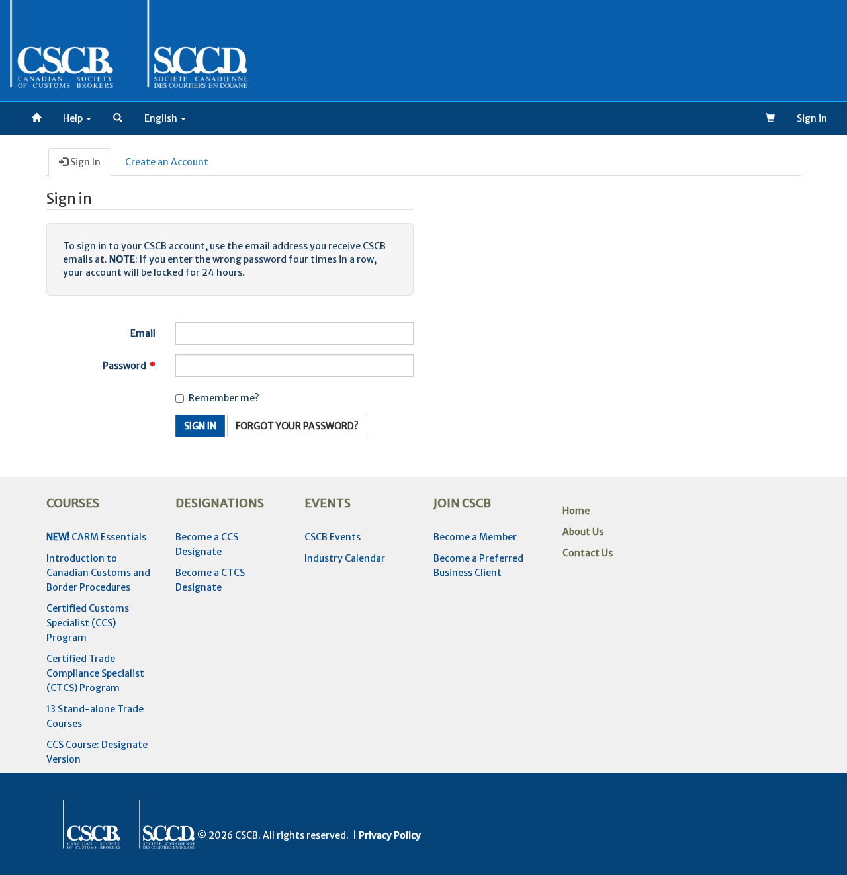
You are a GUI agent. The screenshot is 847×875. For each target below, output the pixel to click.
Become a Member (475, 537)
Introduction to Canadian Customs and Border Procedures (98, 572)
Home (576, 511)
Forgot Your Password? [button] (297, 426)
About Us (582, 532)
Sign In (84, 162)
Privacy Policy (390, 835)
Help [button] (74, 118)
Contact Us (587, 553)
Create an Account (166, 162)
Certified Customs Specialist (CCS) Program (87, 623)
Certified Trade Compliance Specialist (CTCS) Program (95, 673)
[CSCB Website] (36, 118)
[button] (117, 118)
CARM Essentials (96, 537)
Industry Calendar (344, 558)
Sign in (812, 118)
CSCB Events (332, 537)
